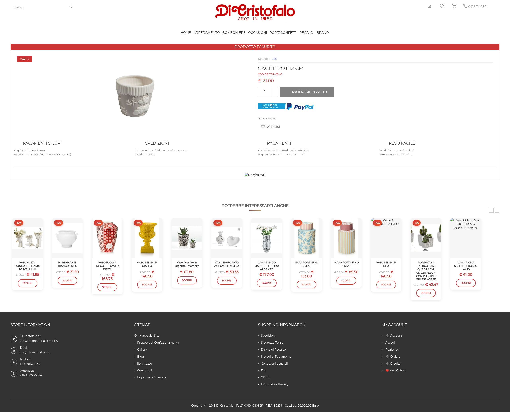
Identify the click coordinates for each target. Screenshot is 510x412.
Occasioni (257, 33)
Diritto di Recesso (273, 349)
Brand (323, 33)
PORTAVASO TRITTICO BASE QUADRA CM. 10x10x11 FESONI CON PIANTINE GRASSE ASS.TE (425, 271)
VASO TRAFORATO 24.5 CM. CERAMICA (226, 264)
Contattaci (144, 370)
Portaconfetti (283, 33)
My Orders (392, 356)
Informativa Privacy (274, 384)
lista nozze (144, 363)
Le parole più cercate (151, 377)
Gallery (142, 349)
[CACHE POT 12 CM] (134, 58)
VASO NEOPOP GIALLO (147, 264)
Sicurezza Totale (272, 342)
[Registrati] (255, 175)
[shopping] (454, 6)
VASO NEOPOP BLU (386, 264)
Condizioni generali (274, 363)
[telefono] (465, 6)
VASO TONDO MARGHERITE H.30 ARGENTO (266, 266)
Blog (140, 356)
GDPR (265, 377)
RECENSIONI (268, 118)
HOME (186, 33)
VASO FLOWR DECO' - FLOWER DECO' (107, 266)
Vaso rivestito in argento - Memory (187, 264)
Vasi (274, 59)
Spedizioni (268, 335)
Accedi (390, 342)
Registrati (392, 349)
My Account (393, 335)
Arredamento (207, 33)
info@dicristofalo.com (35, 352)
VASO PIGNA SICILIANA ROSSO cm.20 (465, 266)
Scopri (28, 283)
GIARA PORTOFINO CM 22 (346, 264)
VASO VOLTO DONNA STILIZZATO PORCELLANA (27, 266)
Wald (24, 59)
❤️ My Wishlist (395, 370)
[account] (429, 6)
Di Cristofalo (225, 405)
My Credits (392, 363)
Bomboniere (234, 33)
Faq (263, 370)
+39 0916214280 (30, 364)
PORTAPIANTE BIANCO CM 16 (67, 264)
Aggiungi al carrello (309, 92)
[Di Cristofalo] (255, 6)
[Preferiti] (442, 6)
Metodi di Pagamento (276, 356)
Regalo (306, 33)
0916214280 (477, 7)
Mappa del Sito (149, 335)
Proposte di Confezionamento (158, 342)
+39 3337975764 (31, 375)
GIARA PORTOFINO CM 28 (306, 264)
